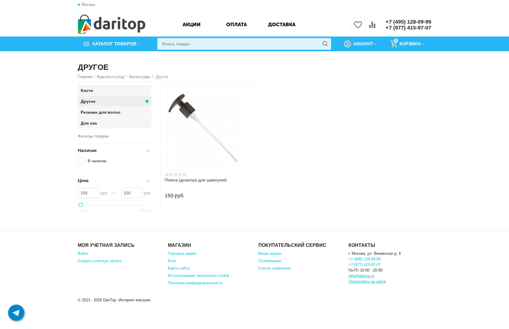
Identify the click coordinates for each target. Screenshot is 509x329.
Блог (172, 261)
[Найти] (325, 44)
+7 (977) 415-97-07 (408, 28)
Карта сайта (178, 268)
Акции (192, 24)
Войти (83, 253)
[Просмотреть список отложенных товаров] (358, 28)
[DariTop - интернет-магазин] (112, 24)
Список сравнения (274, 268)
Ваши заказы (269, 253)
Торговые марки (182, 253)
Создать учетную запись (100, 261)
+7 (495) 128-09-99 (408, 22)
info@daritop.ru (361, 276)
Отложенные (269, 261)
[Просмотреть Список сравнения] (372, 28)
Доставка (281, 24)
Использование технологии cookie (198, 275)
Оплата (236, 24)
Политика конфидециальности (195, 283)
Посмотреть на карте (367, 281)
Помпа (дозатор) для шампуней (196, 180)
